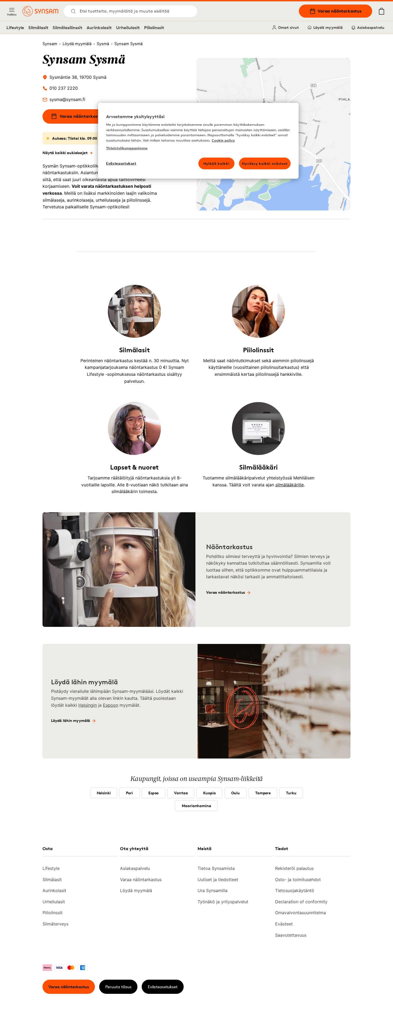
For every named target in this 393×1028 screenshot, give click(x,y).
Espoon (110, 705)
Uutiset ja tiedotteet (218, 879)
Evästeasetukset (163, 986)
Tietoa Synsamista (216, 868)
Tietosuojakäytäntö (294, 890)
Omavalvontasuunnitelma (300, 912)
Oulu (235, 793)
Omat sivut (288, 27)
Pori (129, 793)
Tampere (263, 793)
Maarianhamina (196, 805)
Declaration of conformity (301, 901)
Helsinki (104, 793)
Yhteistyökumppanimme (127, 148)
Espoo (153, 793)
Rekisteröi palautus (294, 868)
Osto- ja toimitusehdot (298, 879)
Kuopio (209, 793)
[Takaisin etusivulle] (40, 11)
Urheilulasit (128, 27)
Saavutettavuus (290, 935)
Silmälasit (38, 27)
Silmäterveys (55, 924)
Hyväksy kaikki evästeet (265, 163)
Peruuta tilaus (118, 986)
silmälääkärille (289, 484)
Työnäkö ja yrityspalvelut (223, 901)
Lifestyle (15, 27)
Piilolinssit (154, 27)
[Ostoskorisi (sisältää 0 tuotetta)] (381, 11)
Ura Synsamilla (213, 890)
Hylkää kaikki (216, 163)
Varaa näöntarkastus (339, 11)
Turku (291, 793)
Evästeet (284, 924)
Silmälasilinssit (67, 27)
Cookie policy (223, 140)
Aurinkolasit (99, 27)
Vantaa (181, 793)
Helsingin (87, 705)
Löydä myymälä (328, 27)
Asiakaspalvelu (370, 27)
